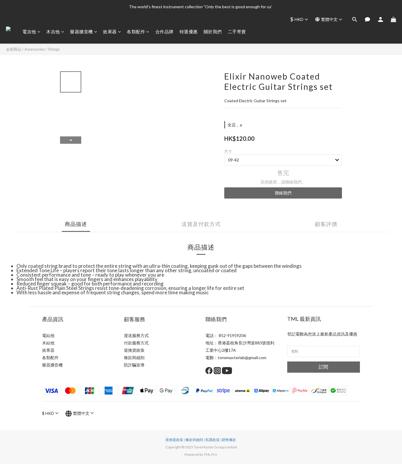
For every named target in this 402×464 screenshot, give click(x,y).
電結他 (48, 335)
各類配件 (136, 31)
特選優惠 (189, 31)
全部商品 (13, 49)
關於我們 (213, 31)
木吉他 (53, 31)
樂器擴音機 (81, 31)
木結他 (48, 342)
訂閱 (323, 366)
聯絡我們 (283, 192)
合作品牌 (164, 31)
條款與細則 (134, 357)
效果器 (110, 31)
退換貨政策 (134, 350)
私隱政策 (212, 439)
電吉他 (29, 31)
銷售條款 (229, 439)
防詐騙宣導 (134, 364)
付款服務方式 (136, 342)
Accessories (34, 49)
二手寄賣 (237, 31)
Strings (54, 49)
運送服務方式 (136, 335)
